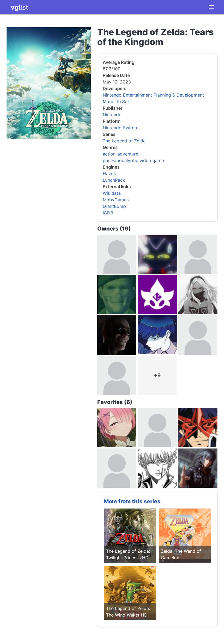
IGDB (108, 213)
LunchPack (114, 180)
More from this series (132, 501)
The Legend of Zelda (124, 140)
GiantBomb (114, 206)
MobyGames (116, 199)
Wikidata (112, 193)
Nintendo (112, 114)
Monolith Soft (117, 101)
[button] (211, 7)
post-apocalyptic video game (133, 160)
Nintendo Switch (120, 127)
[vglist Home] (19, 7)
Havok (109, 173)
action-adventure (120, 154)
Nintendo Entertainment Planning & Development (153, 95)
